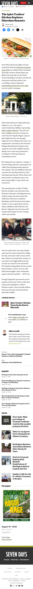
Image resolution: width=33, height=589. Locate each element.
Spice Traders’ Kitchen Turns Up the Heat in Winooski (20, 305)
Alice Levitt (9, 24)
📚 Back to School (21, 6)
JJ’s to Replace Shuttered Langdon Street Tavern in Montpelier (16, 404)
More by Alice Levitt (15, 343)
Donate (23, 3)
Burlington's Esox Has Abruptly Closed (15, 375)
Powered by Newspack (16, 583)
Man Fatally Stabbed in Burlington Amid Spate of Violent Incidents (15, 397)
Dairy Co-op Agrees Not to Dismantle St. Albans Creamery (21, 433)
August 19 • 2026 (9, 527)
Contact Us (18, 572)
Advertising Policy (20, 568)
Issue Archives (6, 539)
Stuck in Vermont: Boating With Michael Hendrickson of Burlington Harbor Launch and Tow (21, 463)
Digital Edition (6, 532)
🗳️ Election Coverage (8, 6)
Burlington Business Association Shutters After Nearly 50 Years (16, 389)
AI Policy (10, 568)
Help (16, 575)
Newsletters (24, 560)
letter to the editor (19, 317)
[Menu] (29, 3)
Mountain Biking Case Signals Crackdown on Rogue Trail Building (16, 381)
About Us (26, 572)
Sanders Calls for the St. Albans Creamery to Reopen (22, 476)
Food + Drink (6, 10)
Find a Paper (6, 537)
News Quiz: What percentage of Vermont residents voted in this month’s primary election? (22, 421)
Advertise (14, 560)
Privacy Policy (7, 572)
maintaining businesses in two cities (15, 85)
